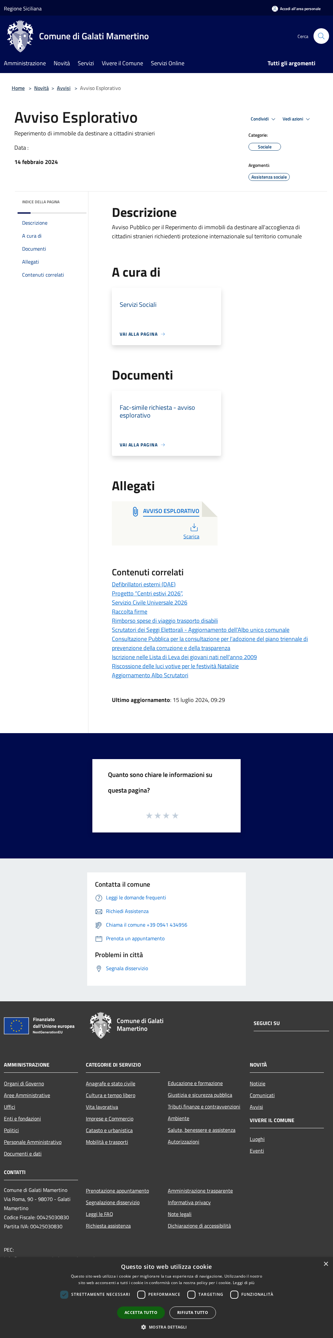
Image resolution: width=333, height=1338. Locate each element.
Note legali (180, 1214)
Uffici (9, 1107)
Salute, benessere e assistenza (201, 1130)
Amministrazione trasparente (200, 1190)
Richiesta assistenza (108, 1226)
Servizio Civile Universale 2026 (149, 602)
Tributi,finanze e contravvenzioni (204, 1106)
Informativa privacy (189, 1202)
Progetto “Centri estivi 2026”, (147, 593)
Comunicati (262, 1095)
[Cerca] (321, 36)
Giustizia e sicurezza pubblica (200, 1095)
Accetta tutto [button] (141, 1312)
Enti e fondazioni (22, 1118)
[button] (166, 1327)
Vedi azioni (293, 118)
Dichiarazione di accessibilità (199, 1226)
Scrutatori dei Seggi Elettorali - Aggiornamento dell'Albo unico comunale (200, 629)
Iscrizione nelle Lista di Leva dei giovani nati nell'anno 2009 (184, 657)
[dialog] (166, 1297)
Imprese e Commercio (109, 1118)
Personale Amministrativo (32, 1142)
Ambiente (178, 1118)
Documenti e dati (23, 1153)
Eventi (257, 1151)
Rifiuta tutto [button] (192, 1312)
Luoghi (257, 1139)
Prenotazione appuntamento (117, 1190)
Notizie (257, 1083)
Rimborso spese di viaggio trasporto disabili (165, 620)
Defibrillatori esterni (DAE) (144, 584)
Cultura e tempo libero (110, 1095)
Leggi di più (244, 1282)
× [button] (325, 1264)
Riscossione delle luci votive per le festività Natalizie (175, 666)
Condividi (260, 118)
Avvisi (64, 88)
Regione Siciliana (23, 8)
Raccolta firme (129, 611)
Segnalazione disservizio (113, 1202)
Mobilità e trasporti (107, 1142)
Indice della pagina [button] (41, 202)
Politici (11, 1130)
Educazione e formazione (195, 1083)
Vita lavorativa (102, 1107)
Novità (41, 88)
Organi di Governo (24, 1083)
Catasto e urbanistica (109, 1130)
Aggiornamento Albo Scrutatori (150, 675)
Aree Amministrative (27, 1095)
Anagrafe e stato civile (110, 1083)
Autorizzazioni (183, 1141)
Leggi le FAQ (99, 1214)
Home (18, 88)
